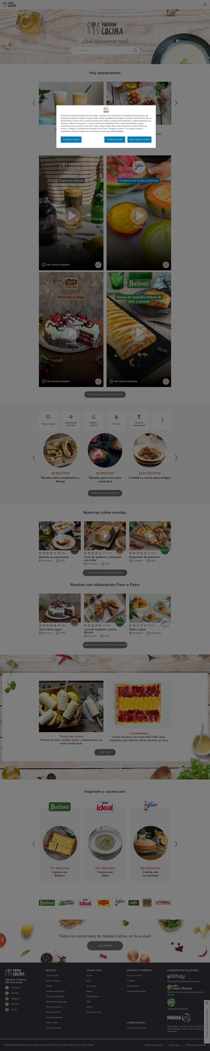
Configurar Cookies (71, 139)
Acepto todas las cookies (139, 139)
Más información (117, 131)
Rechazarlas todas (115, 139)
